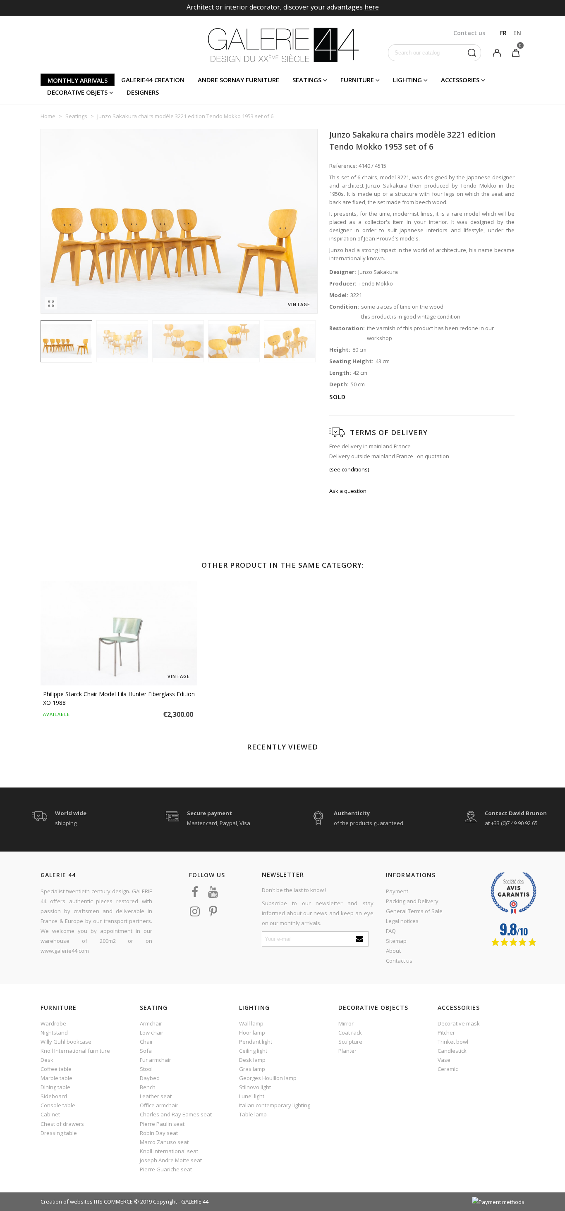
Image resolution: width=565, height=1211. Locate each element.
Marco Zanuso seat (164, 1142)
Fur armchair (155, 1059)
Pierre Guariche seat (166, 1169)
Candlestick (452, 1050)
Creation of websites (67, 1201)
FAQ (391, 931)
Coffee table (56, 1069)
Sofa (146, 1050)
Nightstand (54, 1032)
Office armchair (159, 1105)
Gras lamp (252, 1069)
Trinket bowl (453, 1041)
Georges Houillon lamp (268, 1078)
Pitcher (446, 1032)
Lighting (407, 80)
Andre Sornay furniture (238, 80)
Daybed (150, 1078)
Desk (47, 1059)
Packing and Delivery (412, 901)
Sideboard (54, 1096)
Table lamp (253, 1114)
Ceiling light (253, 1050)
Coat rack (350, 1032)
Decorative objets (77, 92)
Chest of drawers (62, 1124)
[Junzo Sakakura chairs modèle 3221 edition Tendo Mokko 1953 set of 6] (51, 303)
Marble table (56, 1078)
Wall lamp (251, 1023)
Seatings (306, 80)
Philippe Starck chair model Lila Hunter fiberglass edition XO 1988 (119, 698)
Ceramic (448, 1069)
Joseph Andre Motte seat (171, 1160)
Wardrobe (53, 1023)
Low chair (151, 1032)
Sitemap (396, 941)
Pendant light (255, 1041)
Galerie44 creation (152, 80)
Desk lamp (252, 1059)
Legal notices (402, 921)
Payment (397, 891)
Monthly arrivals (78, 80)
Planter (347, 1050)
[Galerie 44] (283, 44)
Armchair (151, 1023)
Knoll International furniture (75, 1050)
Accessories (460, 80)
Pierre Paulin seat (162, 1124)
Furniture (357, 80)
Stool (146, 1069)
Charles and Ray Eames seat (176, 1114)
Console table (58, 1105)
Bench (148, 1087)
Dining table (55, 1087)
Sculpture (350, 1041)
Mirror (346, 1023)
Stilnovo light (255, 1087)
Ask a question (347, 491)
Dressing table (59, 1133)
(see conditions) (349, 469)
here (371, 7)
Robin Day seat (159, 1133)
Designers (143, 92)
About (393, 950)
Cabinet (50, 1114)
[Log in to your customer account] (497, 52)
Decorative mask (459, 1023)
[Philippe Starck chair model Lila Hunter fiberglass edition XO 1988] (119, 633)
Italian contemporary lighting (274, 1105)
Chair (146, 1041)
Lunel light (251, 1096)
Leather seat (156, 1096)
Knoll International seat (169, 1151)
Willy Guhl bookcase (66, 1041)
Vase (444, 1059)
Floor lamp (252, 1032)
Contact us (399, 960)
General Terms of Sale (414, 911)
